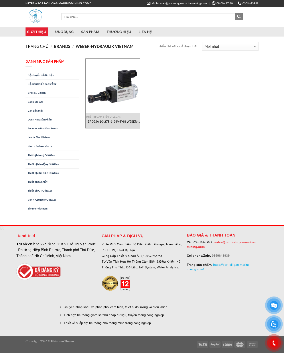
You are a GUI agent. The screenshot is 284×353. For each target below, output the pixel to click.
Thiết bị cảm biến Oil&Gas (43, 173)
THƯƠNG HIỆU (119, 32)
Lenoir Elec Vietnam (39, 137)
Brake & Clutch (37, 92)
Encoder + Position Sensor (43, 128)
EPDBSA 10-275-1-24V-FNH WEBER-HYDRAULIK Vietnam (113, 122)
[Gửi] (239, 17)
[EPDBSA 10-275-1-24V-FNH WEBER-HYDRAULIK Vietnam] (113, 86)
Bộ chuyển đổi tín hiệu (41, 75)
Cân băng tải (35, 110)
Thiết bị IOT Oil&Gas (40, 190)
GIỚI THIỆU (36, 32)
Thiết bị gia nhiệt (37, 181)
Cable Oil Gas (35, 101)
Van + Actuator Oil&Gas (42, 199)
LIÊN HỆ (145, 32)
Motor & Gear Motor (40, 146)
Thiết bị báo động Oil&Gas (43, 164)
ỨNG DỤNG (64, 32)
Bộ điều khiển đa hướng (42, 83)
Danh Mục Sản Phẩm (40, 119)
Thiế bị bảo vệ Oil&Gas (41, 155)
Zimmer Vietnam (37, 208)
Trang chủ (37, 46)
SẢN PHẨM (90, 32)
